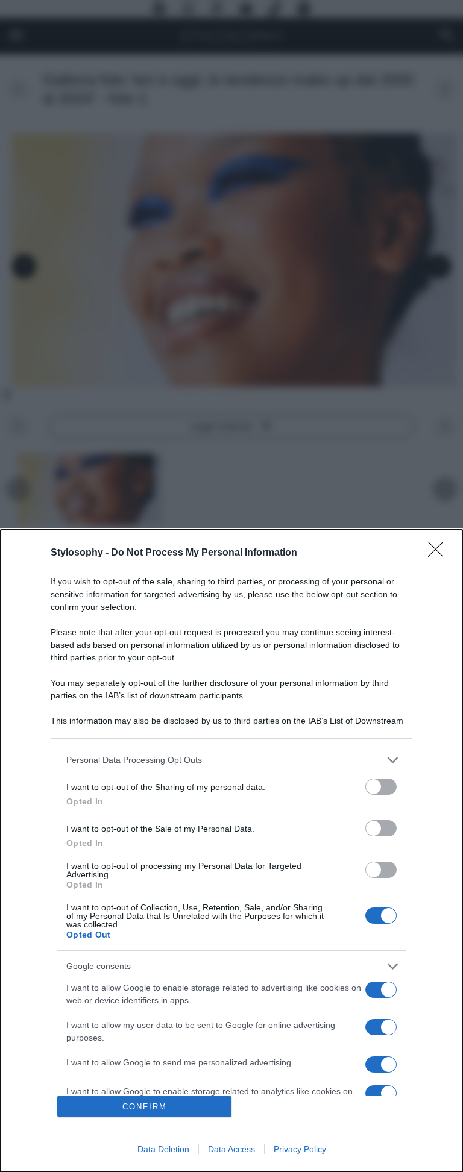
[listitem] (231, 760)
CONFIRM (144, 1106)
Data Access (231, 1149)
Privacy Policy (300, 1149)
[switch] (381, 787)
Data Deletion (163, 1149)
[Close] (439, 553)
